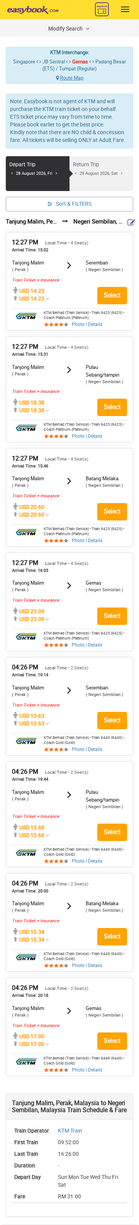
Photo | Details (87, 324)
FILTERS (74, 204)
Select (112, 295)
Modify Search (66, 29)
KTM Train (70, 1131)
